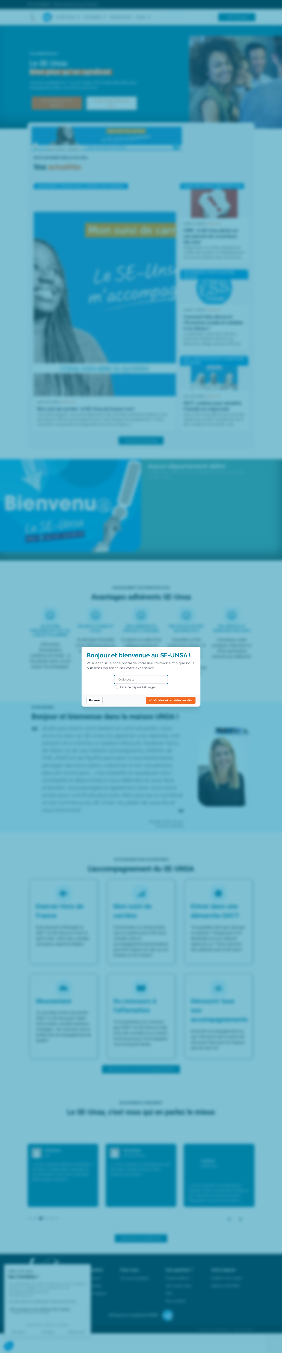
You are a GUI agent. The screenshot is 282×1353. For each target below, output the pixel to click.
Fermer (94, 700)
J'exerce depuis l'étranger (138, 687)
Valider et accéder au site (173, 700)
